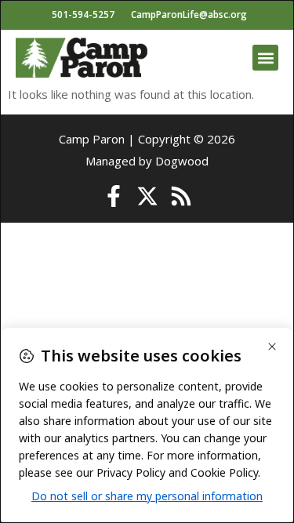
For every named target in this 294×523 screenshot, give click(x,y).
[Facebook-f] (114, 196)
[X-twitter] (147, 196)
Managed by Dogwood (147, 161)
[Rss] (181, 196)
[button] (265, 58)
